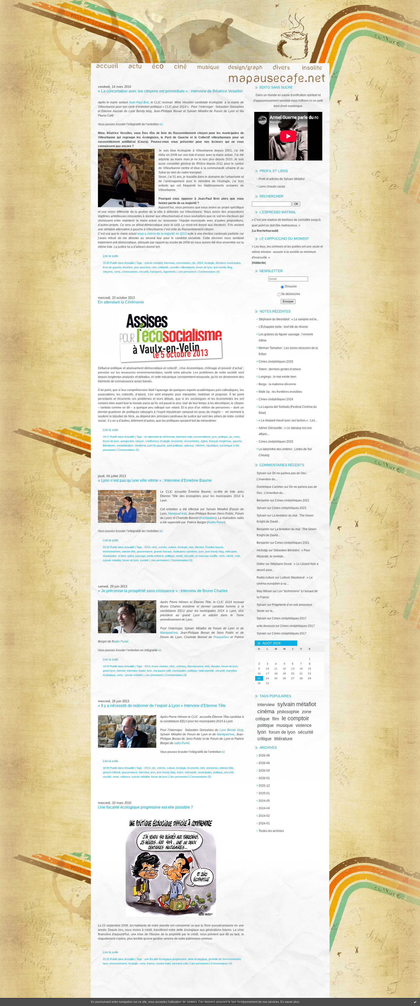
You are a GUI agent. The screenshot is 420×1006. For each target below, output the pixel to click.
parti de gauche (156, 445)
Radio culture (265, 577)
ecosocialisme (202, 436)
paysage (140, 555)
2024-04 (264, 808)
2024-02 (264, 816)
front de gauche (112, 267)
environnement (111, 551)
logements (170, 271)
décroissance (195, 666)
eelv (191, 547)
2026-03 (264, 770)
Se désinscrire (290, 294)
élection (199, 547)
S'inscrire (291, 286)
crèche (162, 547)
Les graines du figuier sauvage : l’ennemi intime (286, 337)
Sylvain (261, 473)
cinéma (265, 711)
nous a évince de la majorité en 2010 (162, 233)
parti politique (174, 445)
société (144, 560)
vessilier (174, 267)
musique (284, 725)
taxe (105, 963)
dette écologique (197, 959)
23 (259, 678)
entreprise (212, 767)
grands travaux (163, 551)
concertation (183, 262)
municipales (110, 555)
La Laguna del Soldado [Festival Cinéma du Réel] (288, 410)
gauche (237, 441)
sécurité (305, 732)
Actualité (129, 262)
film (275, 718)
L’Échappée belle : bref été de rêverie (283, 327)
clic (194, 262)
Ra (210, 522)
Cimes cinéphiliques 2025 (276, 361)
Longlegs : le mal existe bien (277, 376)
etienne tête (128, 551)
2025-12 (264, 785)
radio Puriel (181, 743)
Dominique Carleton (270, 487)
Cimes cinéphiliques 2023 (276, 441)
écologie (209, 262)
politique (265, 725)
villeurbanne (188, 267)
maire (180, 772)
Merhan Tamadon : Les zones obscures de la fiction (288, 351)
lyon (261, 732)
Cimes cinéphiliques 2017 (289, 618)
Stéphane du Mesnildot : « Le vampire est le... (289, 319)
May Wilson (264, 591)
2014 (200, 262)
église (204, 441)
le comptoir (295, 718)
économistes (191, 441)
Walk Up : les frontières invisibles (280, 391)
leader (142, 670)
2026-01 (264, 778)
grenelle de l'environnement (225, 959)
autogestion (127, 441)
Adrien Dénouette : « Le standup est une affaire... (285, 431)
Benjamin (263, 500)
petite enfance (155, 555)
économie (177, 441)
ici (161, 124)
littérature (283, 738)
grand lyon (109, 670)
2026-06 (264, 763)
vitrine (229, 555)
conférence (152, 441)
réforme (200, 445)
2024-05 (264, 800)
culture (172, 547)
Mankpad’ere (177, 513)
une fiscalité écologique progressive (165, 959)
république (212, 445)
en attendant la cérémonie (159, 436)
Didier (261, 564)
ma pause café (162, 670)
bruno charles (160, 666)
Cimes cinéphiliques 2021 (292, 500)
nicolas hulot (163, 963)
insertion (128, 267)
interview (266, 704)
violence (304, 725)
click (154, 547)
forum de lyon (282, 732)
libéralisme (109, 445)
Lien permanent (187, 271)
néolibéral (140, 445)
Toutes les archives (271, 831)
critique (264, 738)
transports (156, 271)
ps (230, 436)
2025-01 (264, 793)
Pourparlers (208, 518)
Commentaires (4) (221, 963)
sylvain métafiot (296, 704)
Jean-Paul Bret (139, 102)
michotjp (262, 550)
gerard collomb (111, 772)
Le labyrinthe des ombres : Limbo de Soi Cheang (285, 452)
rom (154, 267)
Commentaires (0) (209, 271)
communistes (130, 271)
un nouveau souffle (206, 555)
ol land (122, 555)
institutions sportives (185, 551)
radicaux (189, 445)
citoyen (139, 441)
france (151, 963)
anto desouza (266, 626)
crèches (181, 666)
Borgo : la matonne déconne (277, 384)
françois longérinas (220, 441)
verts (117, 271)
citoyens (108, 271)
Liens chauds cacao (272, 186)
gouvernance (144, 551)
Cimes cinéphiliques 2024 (276, 399)
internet (121, 670)
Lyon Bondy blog (231, 730)
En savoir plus (289, 1002)
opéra (130, 555)
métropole (231, 551)
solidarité (163, 267)
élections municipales (228, 262)
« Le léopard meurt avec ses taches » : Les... (288, 420)
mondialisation (125, 445)
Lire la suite (110, 256)
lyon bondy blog (223, 267)
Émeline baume (214, 547)
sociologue (226, 445)
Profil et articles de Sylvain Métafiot (282, 179)
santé (179, 555)
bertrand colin (184, 436)
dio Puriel (218, 522)
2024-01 (264, 823)
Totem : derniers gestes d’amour (280, 369)
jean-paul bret (142, 267)
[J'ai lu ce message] (415, 1002)
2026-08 (264, 755)
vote (237, 555)
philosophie (288, 711)
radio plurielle (206, 670)
